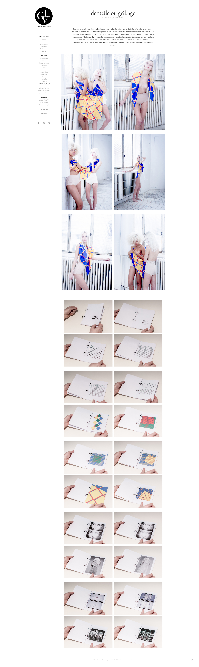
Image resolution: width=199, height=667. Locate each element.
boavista (44, 42)
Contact (44, 113)
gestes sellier (44, 72)
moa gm (44, 51)
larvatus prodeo (44, 70)
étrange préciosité (44, 63)
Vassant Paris (44, 37)
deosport (44, 65)
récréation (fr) (44, 102)
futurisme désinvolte (44, 90)
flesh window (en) (44, 105)
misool (44, 40)
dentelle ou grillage (44, 84)
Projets (44, 55)
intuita (44, 61)
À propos (44, 109)
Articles (44, 97)
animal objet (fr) (44, 100)
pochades (44, 79)
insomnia (44, 86)
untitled (44, 81)
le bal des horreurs (44, 88)
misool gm (44, 47)
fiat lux (44, 77)
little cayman (44, 44)
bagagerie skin (44, 74)
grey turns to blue (44, 93)
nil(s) (44, 68)
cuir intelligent (44, 58)
